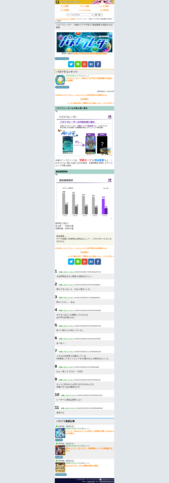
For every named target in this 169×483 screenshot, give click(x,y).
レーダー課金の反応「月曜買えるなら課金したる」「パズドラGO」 (90, 103)
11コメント (85, 76)
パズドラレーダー (62, 58)
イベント (59, 440)
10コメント (86, 446)
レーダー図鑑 (104, 6)
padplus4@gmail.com (106, 481)
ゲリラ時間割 (64, 10)
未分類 (73, 19)
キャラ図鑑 (64, 6)
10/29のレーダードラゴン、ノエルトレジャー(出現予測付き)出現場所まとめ (81, 95)
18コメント (86, 463)
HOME (84, 99)
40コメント (86, 429)
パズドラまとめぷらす (69, 2)
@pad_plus (91, 481)
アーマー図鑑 (84, 6)
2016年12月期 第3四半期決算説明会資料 (89, 53)
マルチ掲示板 (104, 10)
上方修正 (59, 457)
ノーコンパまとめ (84, 10)
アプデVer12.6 (61, 474)
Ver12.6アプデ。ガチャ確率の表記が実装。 (82, 466)
